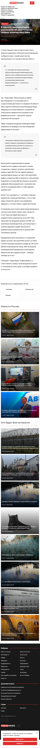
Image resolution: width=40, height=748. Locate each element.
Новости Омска (5, 651)
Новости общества (8, 6)
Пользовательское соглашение (10, 693)
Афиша (3, 657)
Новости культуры (7, 11)
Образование (24, 663)
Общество (4, 666)
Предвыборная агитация (8, 696)
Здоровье (4, 660)
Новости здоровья (7, 15)
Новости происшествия (9, 8)
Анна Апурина (4, 40)
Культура (23, 660)
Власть (22, 657)
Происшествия (24, 666)
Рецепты (3, 678)
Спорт (22, 669)
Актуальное (23, 654)
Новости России (25, 651)
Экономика (23, 672)
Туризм (3, 672)
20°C (32, 3)
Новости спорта (6, 10)
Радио (3, 711)
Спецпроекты (5, 669)
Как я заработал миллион (8, 675)
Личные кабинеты (6, 699)
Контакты (23, 708)
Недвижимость (6, 663)
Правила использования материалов (12, 687)
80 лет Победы (24, 675)
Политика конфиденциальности (11, 690)
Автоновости (6, 13)
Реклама (3, 708)
